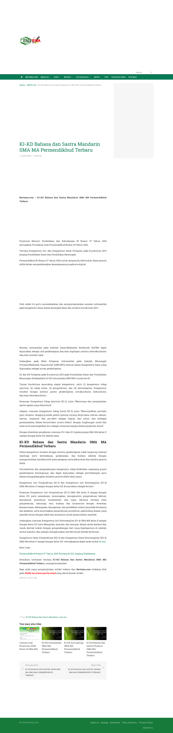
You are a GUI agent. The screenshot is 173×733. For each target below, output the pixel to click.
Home (22, 85)
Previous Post (42, 670)
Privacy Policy (146, 722)
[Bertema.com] (21, 77)
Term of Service (129, 722)
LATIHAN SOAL (82, 77)
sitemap (104, 722)
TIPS (106, 77)
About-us (94, 722)
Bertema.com (31, 77)
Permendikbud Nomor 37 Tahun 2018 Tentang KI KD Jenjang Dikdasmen (57, 553)
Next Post (84, 668)
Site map (133, 77)
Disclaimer (115, 722)
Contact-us (148, 727)
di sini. (102, 541)
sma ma (62, 617)
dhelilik (38, 156)
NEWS (96, 77)
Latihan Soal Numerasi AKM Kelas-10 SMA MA (28, 645)
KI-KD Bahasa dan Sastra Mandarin (42, 617)
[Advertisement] (70, 16)
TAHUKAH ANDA (118, 77)
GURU (56, 77)
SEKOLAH (45, 77)
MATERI (67, 77)
